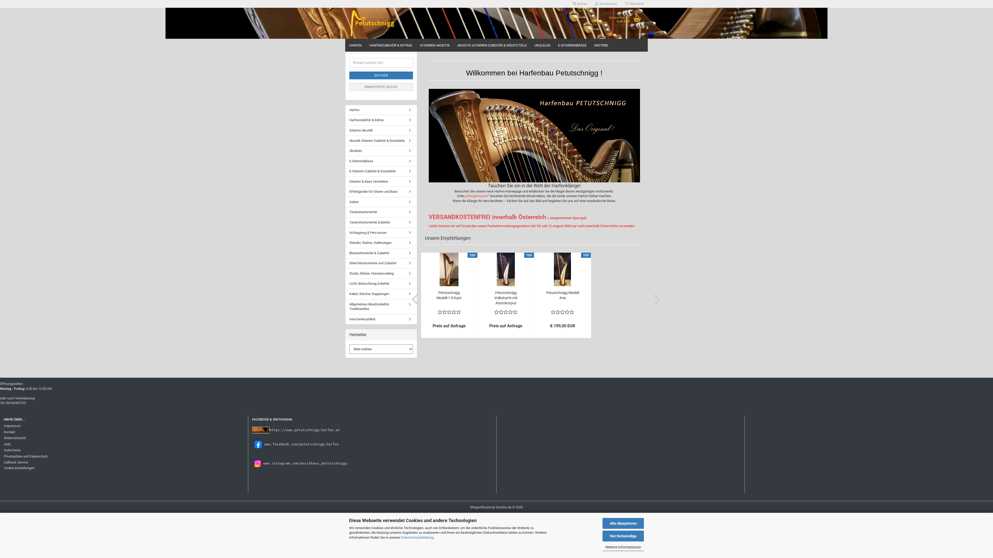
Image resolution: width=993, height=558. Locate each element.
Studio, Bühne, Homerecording (371, 273)
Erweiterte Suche (381, 87)
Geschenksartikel (362, 319)
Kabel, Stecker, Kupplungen (369, 294)
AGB (7, 444)
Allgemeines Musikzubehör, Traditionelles (369, 306)
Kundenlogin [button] (607, 4)
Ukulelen (542, 45)
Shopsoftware (480, 507)
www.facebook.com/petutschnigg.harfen (301, 444)
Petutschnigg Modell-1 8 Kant (449, 295)
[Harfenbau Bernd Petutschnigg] (383, 23)
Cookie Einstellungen (19, 468)
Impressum (12, 426)
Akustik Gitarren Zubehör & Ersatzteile (492, 45)
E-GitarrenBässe (572, 45)
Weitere (601, 45)
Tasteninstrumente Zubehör (369, 222)
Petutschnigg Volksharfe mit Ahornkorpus (505, 298)
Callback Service (16, 462)
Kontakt (9, 432)
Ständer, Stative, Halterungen (370, 243)
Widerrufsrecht (15, 438)
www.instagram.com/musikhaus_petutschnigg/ (304, 463)
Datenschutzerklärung (417, 537)
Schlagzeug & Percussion (368, 233)
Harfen (355, 45)
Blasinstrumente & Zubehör (369, 253)
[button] (413, 299)
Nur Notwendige (623, 536)
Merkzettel (636, 4)
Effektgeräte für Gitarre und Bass (373, 191)
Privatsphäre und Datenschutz (26, 456)
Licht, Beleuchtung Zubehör (369, 283)
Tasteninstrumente (363, 212)
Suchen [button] (581, 4)
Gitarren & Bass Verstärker (368, 181)
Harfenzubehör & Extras (390, 45)
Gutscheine (12, 450)
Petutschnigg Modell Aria (562, 295)
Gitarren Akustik (435, 45)
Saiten (354, 202)
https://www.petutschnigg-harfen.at (304, 430)
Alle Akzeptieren (623, 523)
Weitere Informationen (623, 547)
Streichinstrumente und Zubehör (372, 263)
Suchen (381, 75)
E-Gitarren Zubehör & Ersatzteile (372, 171)
